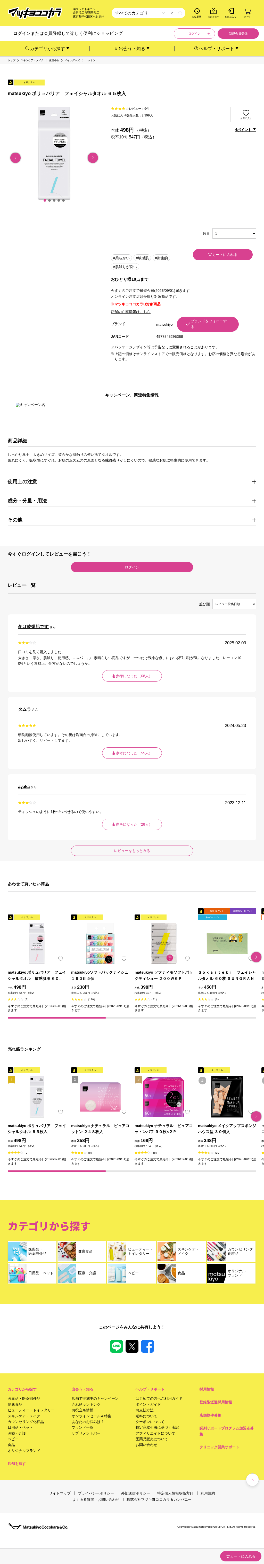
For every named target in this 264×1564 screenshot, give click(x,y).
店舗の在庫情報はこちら (131, 312)
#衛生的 (161, 258)
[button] (45, 200)
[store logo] (35, 13)
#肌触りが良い (125, 267)
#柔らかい (121, 258)
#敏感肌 (142, 258)
